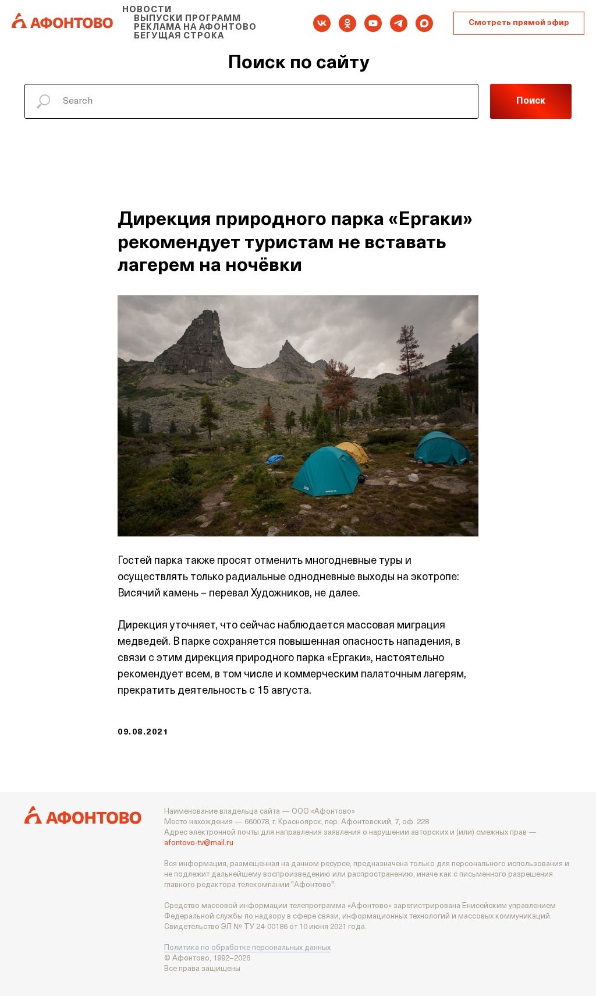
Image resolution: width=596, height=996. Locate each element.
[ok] (347, 23)
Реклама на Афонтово (195, 27)
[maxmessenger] (424, 23)
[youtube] (373, 23)
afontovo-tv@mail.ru (198, 843)
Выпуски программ (187, 19)
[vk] (322, 23)
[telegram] (398, 23)
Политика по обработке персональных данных (247, 948)
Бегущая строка (179, 36)
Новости (147, 10)
